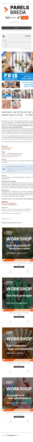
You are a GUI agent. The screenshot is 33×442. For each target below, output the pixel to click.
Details (10, 272)
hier (5, 155)
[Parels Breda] (16, 9)
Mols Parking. (14, 156)
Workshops (10, 218)
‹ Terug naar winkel (25, 49)
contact (12, 213)
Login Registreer (27, 1)
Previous (3, 69)
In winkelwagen (19, 266)
